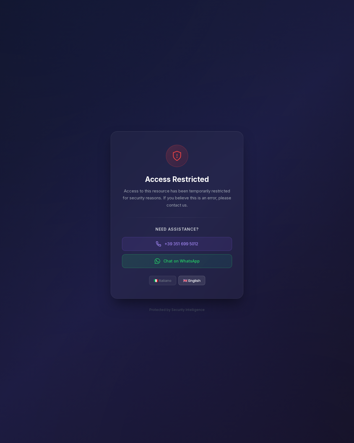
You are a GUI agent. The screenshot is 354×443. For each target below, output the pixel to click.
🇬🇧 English (192, 280)
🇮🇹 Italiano (162, 280)
